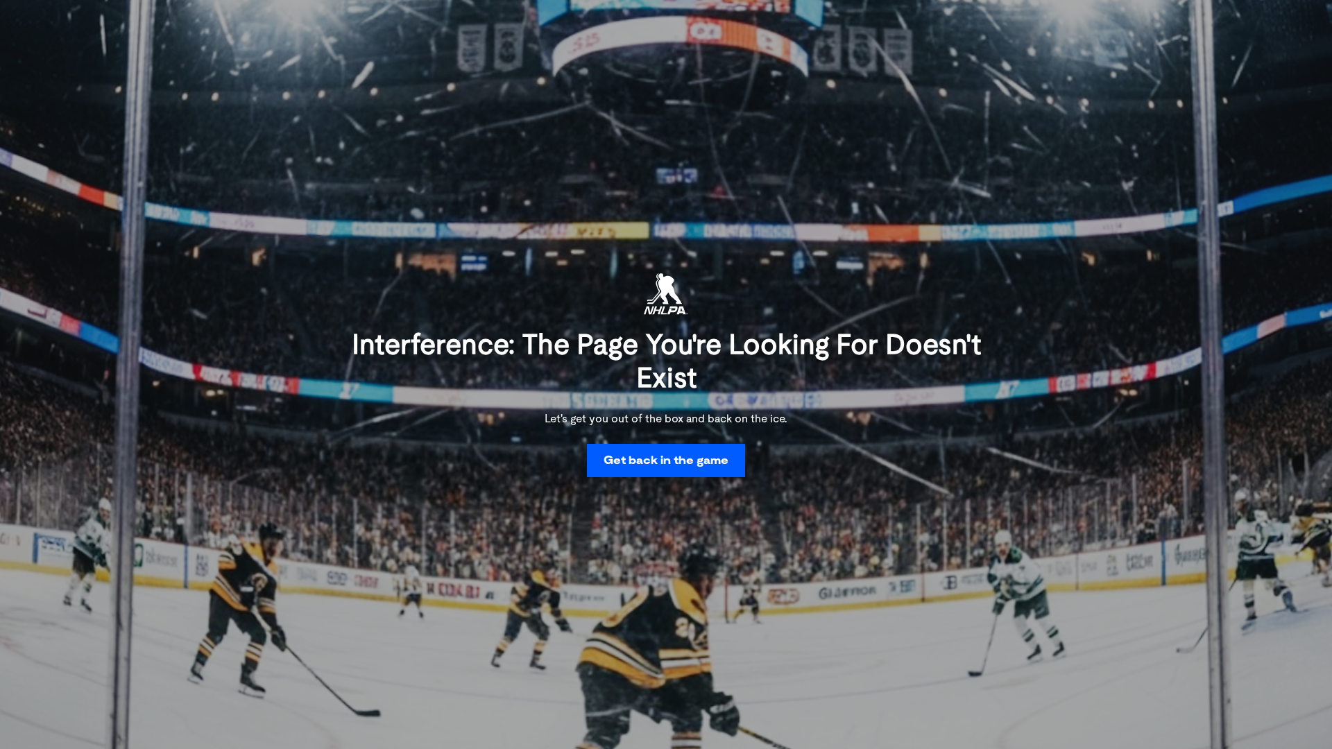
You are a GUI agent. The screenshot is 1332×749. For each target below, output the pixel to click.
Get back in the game (666, 460)
